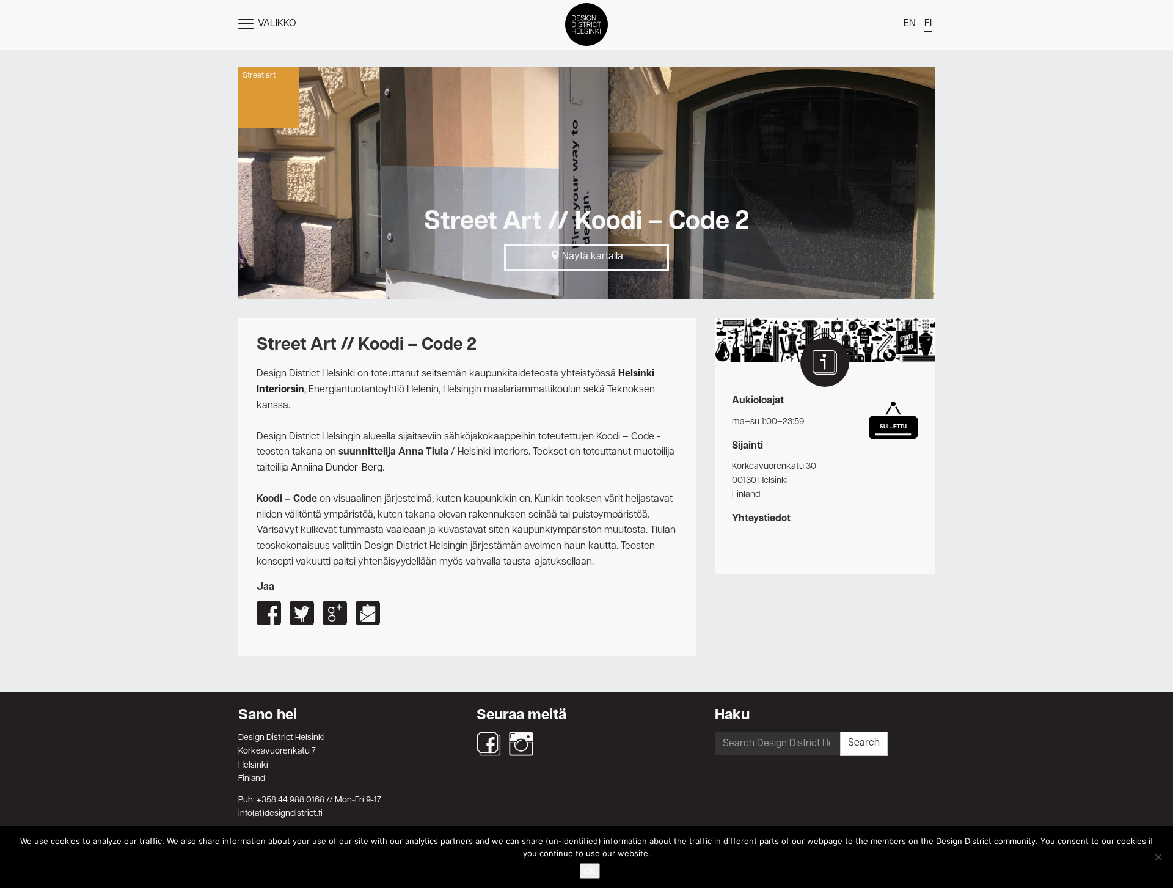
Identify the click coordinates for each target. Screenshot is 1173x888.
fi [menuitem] (928, 24)
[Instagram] (521, 744)
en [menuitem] (910, 24)
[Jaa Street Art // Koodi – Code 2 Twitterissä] (302, 613)
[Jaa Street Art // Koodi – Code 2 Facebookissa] (269, 613)
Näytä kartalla (591, 256)
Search (864, 743)
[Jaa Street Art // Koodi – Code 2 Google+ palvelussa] (335, 613)
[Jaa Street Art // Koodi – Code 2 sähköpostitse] (368, 613)
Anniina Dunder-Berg (336, 468)
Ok (590, 871)
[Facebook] (489, 744)
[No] (1158, 857)
